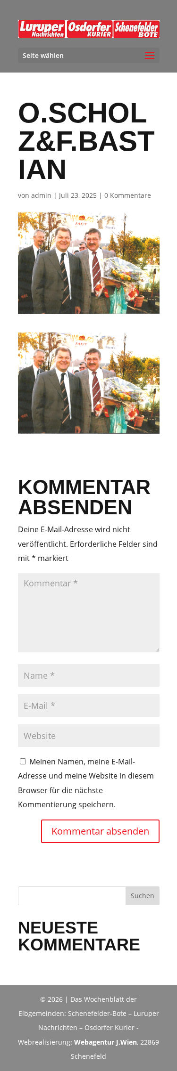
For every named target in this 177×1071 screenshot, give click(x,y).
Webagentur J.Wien (105, 1042)
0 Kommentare (127, 195)
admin (41, 195)
